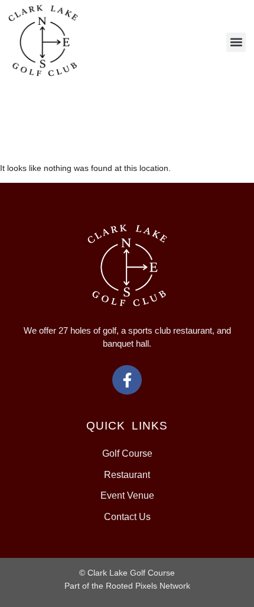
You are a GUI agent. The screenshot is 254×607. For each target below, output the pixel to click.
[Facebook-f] (127, 380)
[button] (236, 42)
